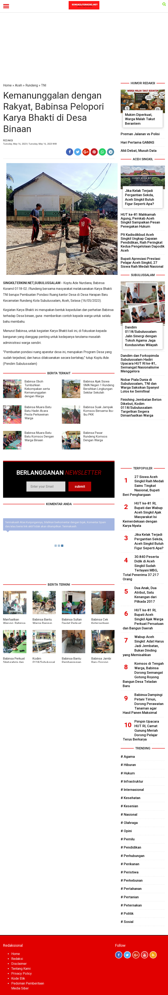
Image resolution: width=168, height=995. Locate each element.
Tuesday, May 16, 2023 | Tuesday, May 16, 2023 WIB (30, 144)
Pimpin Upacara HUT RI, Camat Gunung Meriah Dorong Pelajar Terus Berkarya (141, 730)
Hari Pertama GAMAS (137, 142)
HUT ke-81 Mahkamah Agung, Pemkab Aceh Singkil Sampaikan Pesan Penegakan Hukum (140, 220)
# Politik (127, 913)
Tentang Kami (21, 969)
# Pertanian (130, 897)
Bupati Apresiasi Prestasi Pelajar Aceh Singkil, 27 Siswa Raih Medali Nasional (142, 262)
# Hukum (128, 773)
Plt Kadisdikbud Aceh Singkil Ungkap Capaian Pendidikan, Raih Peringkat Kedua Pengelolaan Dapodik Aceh (143, 242)
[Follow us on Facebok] (118, 954)
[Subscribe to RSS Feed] (153, 954)
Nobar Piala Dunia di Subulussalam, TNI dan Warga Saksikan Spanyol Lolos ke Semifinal (140, 386)
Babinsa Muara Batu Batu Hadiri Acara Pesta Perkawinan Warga (38, 412)
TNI (43, 85)
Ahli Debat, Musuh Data (139, 151)
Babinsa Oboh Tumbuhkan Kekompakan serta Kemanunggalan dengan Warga (37, 389)
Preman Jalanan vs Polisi (140, 134)
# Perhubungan (132, 856)
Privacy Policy (21, 973)
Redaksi (17, 959)
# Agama (128, 756)
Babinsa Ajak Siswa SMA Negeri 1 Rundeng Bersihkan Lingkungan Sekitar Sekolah (98, 387)
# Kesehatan (130, 798)
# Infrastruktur (132, 781)
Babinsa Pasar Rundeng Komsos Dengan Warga (95, 436)
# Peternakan (131, 905)
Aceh (18, 85)
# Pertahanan (131, 889)
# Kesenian (129, 806)
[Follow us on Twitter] (127, 954)
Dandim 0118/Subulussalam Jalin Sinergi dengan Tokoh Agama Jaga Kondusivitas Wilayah (141, 336)
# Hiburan (128, 765)
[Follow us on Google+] (136, 954)
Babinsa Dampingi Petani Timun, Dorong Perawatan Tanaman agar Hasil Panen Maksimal (143, 704)
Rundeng (31, 85)
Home (7, 85)
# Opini (126, 831)
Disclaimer (19, 964)
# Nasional (129, 814)
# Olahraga (129, 823)
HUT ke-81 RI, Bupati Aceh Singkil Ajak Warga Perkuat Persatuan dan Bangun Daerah (143, 619)
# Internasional (132, 790)
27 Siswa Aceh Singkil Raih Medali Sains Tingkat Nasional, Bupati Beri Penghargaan (143, 486)
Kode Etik (18, 978)
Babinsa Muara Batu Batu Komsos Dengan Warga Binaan (39, 436)
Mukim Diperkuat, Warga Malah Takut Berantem (140, 119)
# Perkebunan (132, 880)
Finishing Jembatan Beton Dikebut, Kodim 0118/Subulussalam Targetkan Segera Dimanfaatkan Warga (141, 407)
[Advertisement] (84, 50)
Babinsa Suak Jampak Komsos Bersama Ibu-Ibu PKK (98, 410)
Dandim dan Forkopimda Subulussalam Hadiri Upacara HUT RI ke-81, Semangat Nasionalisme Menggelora (140, 363)
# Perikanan (130, 864)
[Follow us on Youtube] (144, 954)
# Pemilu (128, 839)
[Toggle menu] (6, 6)
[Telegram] (110, 151)
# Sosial (127, 922)
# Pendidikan (131, 847)
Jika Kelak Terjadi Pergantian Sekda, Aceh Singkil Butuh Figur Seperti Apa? (139, 197)
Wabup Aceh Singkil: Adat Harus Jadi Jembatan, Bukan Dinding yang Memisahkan (143, 646)
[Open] (164, 4)
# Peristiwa (129, 872)
